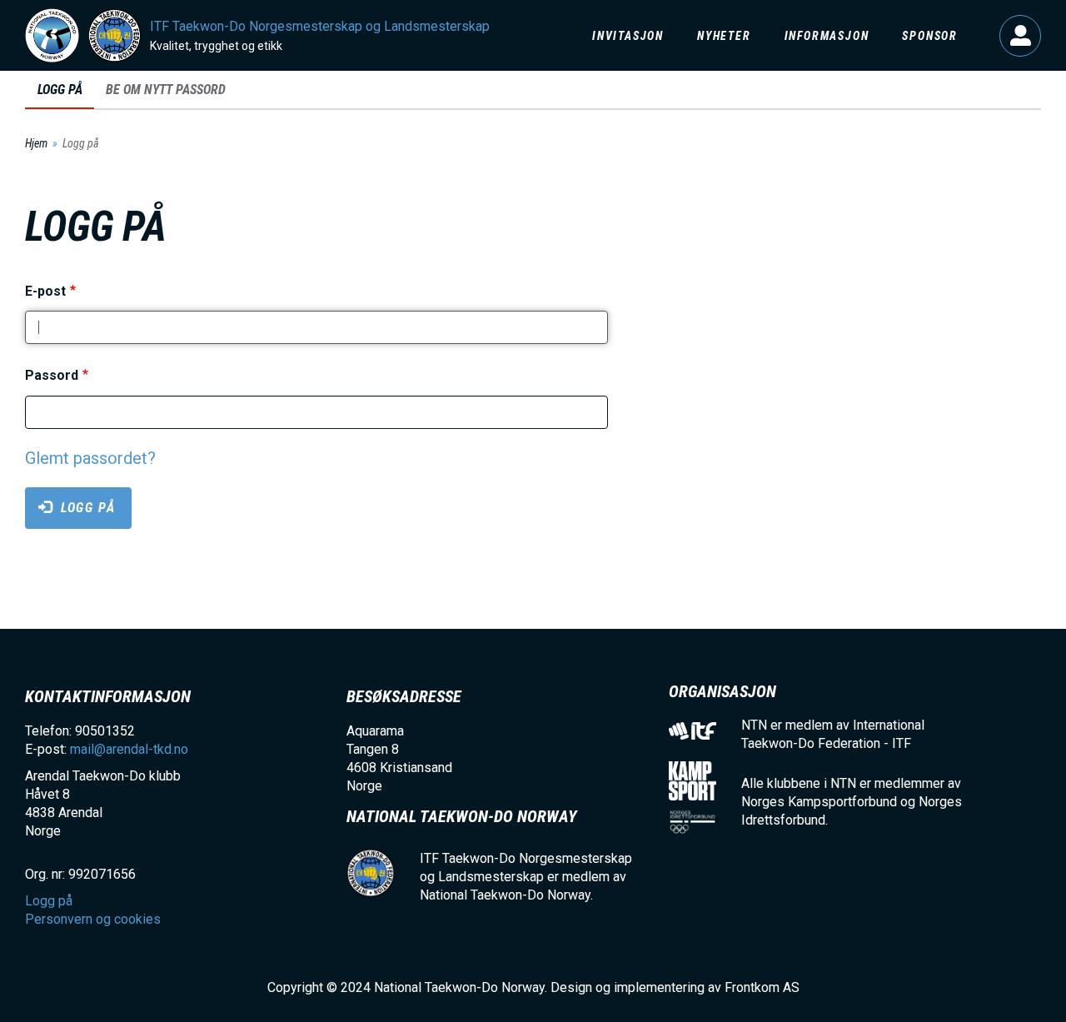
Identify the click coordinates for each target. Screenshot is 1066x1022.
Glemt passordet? (90, 458)
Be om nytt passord (166, 89)
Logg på (1020, 36)
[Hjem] (52, 35)
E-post (45, 291)
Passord (51, 376)
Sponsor (930, 35)
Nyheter (724, 35)
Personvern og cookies (93, 919)
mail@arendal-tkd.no (129, 749)
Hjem (36, 143)
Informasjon (827, 35)
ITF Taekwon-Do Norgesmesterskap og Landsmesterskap (320, 26)
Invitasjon (628, 35)
